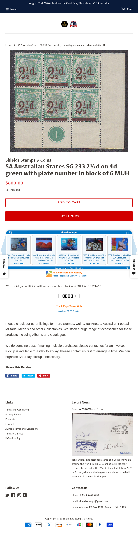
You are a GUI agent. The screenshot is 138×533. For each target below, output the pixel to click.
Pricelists (10, 419)
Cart (129, 9)
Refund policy (12, 438)
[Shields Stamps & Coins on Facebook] (13, 496)
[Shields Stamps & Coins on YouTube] (25, 496)
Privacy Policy (13, 414)
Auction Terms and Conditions (21, 428)
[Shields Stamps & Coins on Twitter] (7, 496)
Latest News (81, 403)
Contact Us (11, 424)
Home (8, 45)
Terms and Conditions (17, 409)
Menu (13, 9)
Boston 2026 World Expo (87, 409)
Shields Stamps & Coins (79, 518)
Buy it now (69, 216)
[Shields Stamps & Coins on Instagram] (19, 496)
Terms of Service (14, 433)
